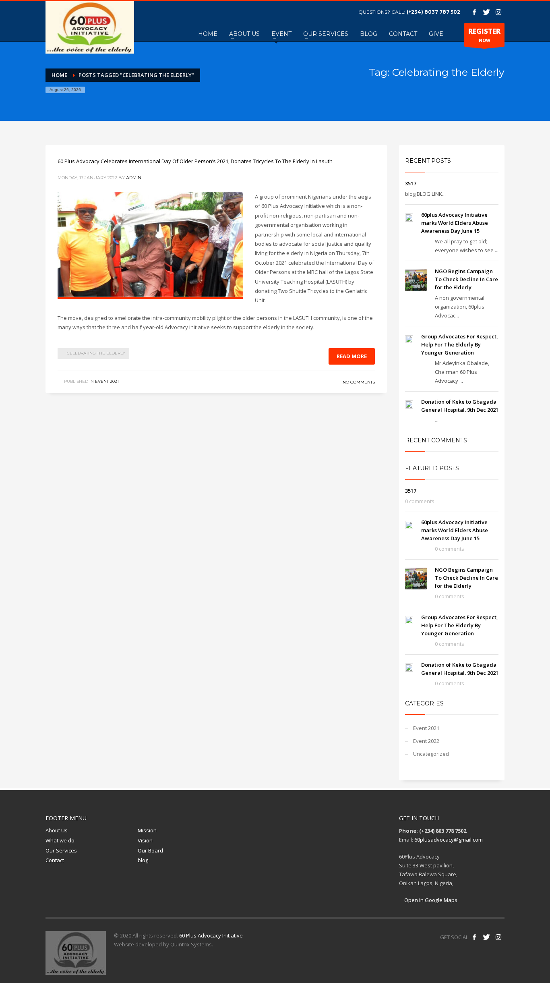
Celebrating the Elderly (96, 353)
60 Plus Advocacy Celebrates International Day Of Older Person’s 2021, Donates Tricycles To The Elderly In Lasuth (195, 161)
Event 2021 (107, 381)
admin (133, 177)
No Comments (359, 382)
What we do (59, 840)
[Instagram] (498, 12)
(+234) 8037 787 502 (433, 12)
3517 (410, 183)
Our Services (61, 850)
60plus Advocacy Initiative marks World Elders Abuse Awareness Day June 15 (454, 222)
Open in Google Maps (430, 900)
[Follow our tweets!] (486, 937)
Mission (147, 830)
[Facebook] (474, 12)
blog (143, 860)
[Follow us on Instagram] (498, 937)
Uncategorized (431, 753)
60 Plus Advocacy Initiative (211, 935)
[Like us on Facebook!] (474, 937)
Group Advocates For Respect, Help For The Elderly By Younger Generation (459, 344)
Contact (54, 860)
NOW (484, 35)
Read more (352, 356)
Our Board (150, 850)
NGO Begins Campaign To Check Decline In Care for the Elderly (466, 279)
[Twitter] (486, 12)
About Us (56, 830)
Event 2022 (426, 741)
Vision (145, 840)
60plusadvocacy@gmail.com (448, 839)
